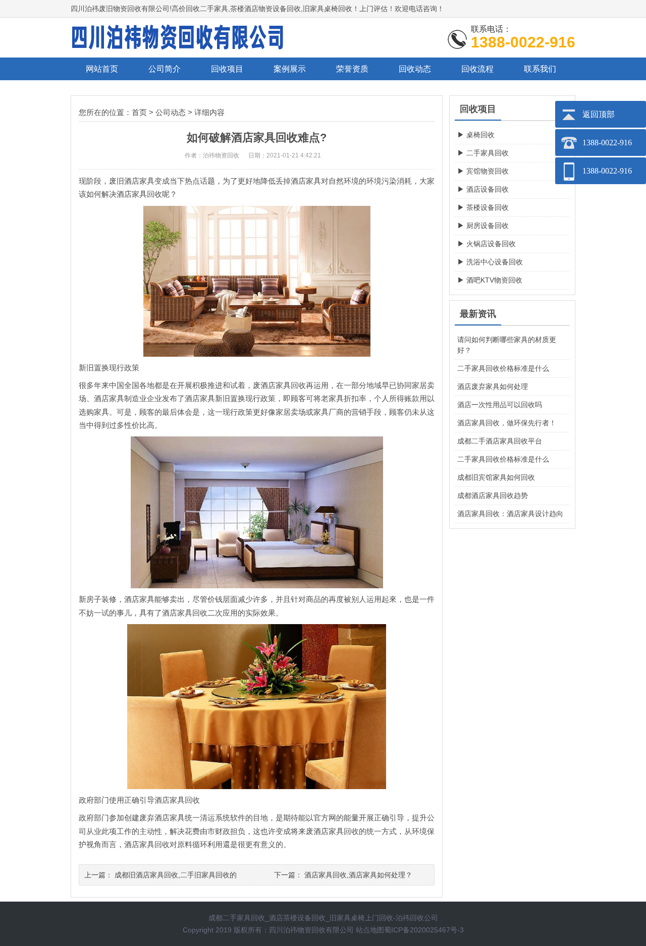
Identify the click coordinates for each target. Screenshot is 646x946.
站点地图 (370, 930)
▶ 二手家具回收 (483, 153)
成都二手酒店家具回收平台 (499, 441)
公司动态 (170, 112)
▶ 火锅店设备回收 (486, 244)
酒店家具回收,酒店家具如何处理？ (358, 875)
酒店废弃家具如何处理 (492, 386)
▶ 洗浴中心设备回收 (490, 262)
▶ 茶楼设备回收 (483, 207)
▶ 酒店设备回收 (483, 189)
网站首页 (102, 69)
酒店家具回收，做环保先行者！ (506, 423)
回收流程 (477, 69)
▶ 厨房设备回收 (483, 225)
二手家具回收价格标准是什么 (503, 368)
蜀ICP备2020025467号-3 (424, 930)
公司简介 (164, 69)
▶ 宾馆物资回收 (483, 171)
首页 (139, 112)
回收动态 (415, 69)
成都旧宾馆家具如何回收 (496, 477)
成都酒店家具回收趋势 (492, 495)
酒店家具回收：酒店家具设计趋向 (510, 514)
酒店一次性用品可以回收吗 (499, 405)
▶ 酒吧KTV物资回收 (489, 280)
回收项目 (227, 69)
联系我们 (540, 69)
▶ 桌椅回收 (476, 135)
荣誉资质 (352, 69)
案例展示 (290, 69)
